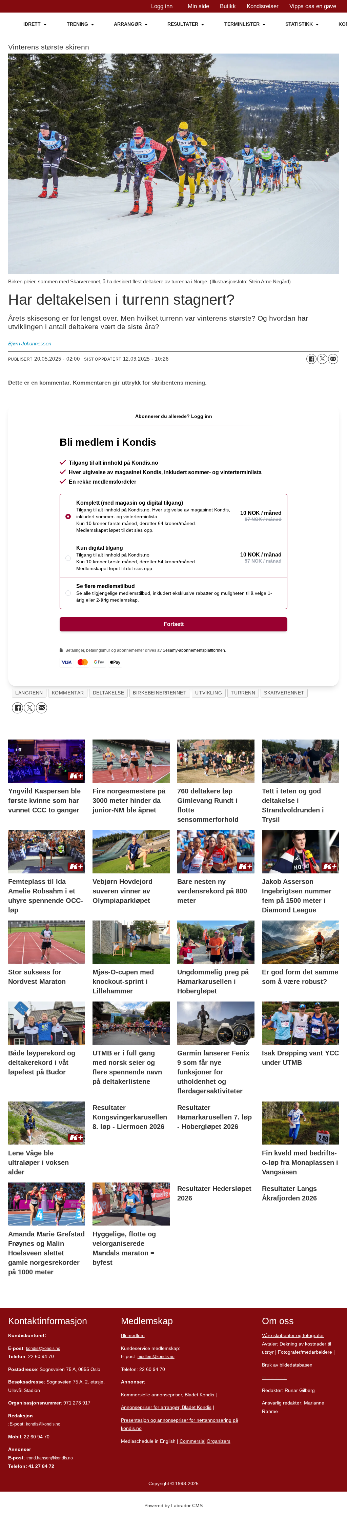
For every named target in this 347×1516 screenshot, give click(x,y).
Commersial (192, 1441)
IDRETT (32, 24)
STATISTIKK (299, 24)
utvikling (208, 692)
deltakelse (108, 692)
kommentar (68, 692)
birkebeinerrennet (159, 692)
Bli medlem (133, 1335)
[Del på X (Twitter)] (322, 359)
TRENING (77, 24)
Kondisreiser (263, 6)
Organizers (218, 1441)
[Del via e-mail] (333, 359)
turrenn (243, 692)
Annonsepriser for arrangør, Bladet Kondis (166, 1407)
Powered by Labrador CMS (173, 1505)
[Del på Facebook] (311, 359)
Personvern (274, 1377)
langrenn (29, 692)
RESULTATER (182, 24)
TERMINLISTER (242, 24)
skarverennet (284, 692)
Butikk (228, 6)
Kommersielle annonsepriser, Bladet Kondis (168, 1394)
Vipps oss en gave (312, 6)
